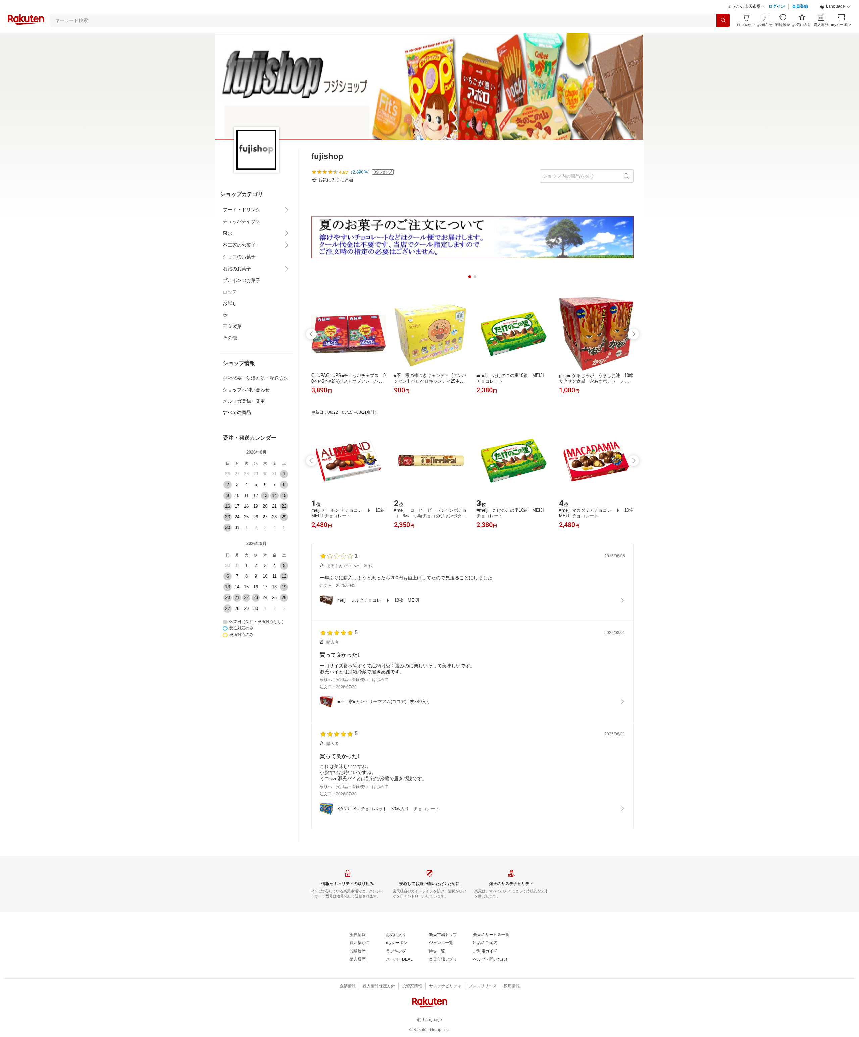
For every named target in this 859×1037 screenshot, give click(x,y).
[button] (835, 7)
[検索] (723, 20)
